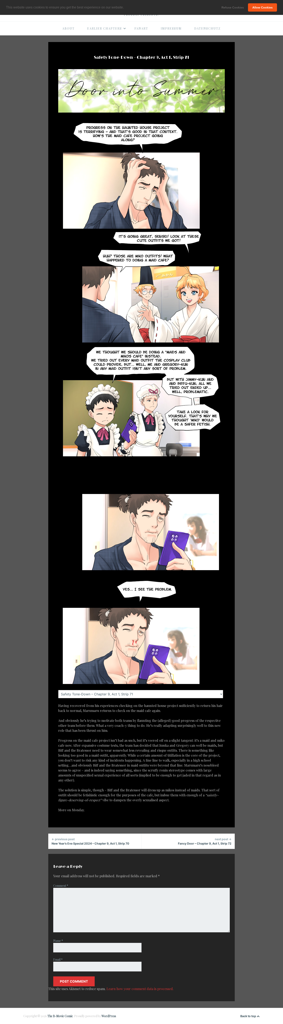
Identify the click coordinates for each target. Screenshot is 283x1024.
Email (58, 960)
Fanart (141, 28)
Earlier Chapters (104, 28)
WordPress (109, 1016)
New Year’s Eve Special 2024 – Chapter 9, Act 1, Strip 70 (90, 841)
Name (58, 941)
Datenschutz (207, 28)
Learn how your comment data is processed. (140, 989)
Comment (60, 886)
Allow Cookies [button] (262, 7)
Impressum (171, 28)
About (68, 28)
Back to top (248, 1016)
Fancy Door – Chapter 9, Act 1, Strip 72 (204, 841)
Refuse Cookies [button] (232, 7)
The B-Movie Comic (60, 1016)
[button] (125, 7)
